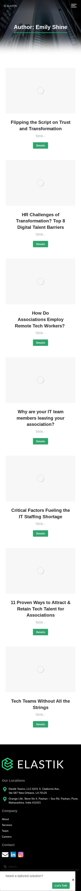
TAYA (39, 136)
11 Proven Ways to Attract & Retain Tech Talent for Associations (40, 609)
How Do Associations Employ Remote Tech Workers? (40, 319)
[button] (73, 5)
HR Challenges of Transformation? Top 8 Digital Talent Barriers (40, 221)
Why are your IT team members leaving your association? (40, 418)
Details (40, 145)
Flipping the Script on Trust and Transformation (40, 125)
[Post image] (40, 90)
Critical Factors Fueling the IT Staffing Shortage (40, 513)
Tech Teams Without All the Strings (40, 704)
